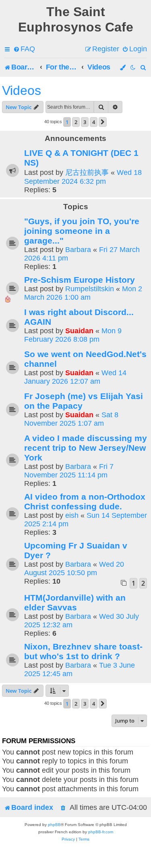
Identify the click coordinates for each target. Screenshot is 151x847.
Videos (21, 90)
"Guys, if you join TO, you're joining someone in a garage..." (81, 230)
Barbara (78, 250)
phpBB (54, 824)
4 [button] (93, 122)
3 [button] (84, 122)
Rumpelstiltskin (89, 289)
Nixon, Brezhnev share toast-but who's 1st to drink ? (83, 651)
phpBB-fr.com (100, 832)
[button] (103, 122)
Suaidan (79, 331)
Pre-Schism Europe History (79, 279)
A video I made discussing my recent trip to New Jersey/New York (85, 447)
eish (72, 515)
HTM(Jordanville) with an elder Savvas (75, 602)
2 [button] (75, 122)
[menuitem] (24, 49)
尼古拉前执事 (87, 172)
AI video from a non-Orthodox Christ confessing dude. (84, 501)
